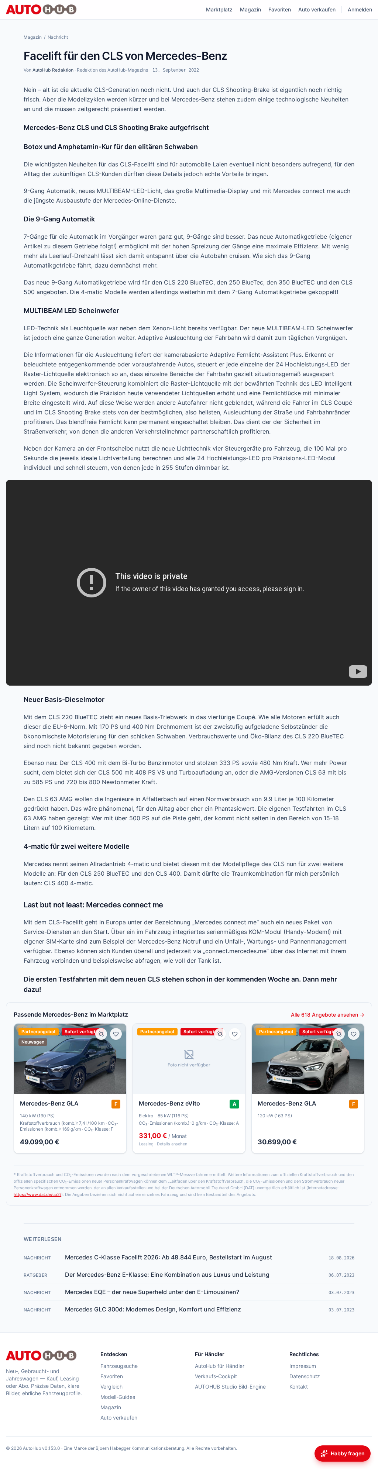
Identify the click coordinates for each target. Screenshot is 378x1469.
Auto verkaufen (317, 9)
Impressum (302, 1366)
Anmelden (360, 9)
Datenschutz (304, 1376)
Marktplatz (219, 9)
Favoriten (279, 9)
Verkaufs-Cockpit (216, 1376)
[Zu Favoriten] (116, 1034)
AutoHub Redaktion (52, 70)
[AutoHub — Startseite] (41, 9)
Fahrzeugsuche (119, 1366)
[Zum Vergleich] (101, 1034)
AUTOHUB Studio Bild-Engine (230, 1386)
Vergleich (111, 1386)
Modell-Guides (117, 1397)
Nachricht (58, 37)
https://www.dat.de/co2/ (37, 1194)
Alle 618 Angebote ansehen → (327, 1014)
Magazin (250, 9)
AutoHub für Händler (219, 1366)
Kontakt (298, 1386)
